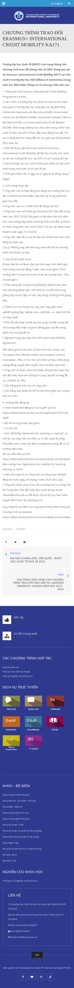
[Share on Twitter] (15, 542)
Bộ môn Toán (9, 860)
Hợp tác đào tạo (11, 667)
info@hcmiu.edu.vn (27, 937)
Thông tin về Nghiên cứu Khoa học (20, 880)
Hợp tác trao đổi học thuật (16, 671)
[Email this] (24, 542)
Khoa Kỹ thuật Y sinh (13, 824)
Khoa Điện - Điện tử (12, 806)
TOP (37, 954)
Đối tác (19, 617)
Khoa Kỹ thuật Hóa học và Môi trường (22, 848)
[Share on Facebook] (6, 542)
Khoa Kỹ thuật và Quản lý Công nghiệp (22, 830)
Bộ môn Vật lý (10, 854)
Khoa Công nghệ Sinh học (16, 812)
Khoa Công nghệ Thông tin (16, 818)
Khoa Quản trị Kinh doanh (16, 794)
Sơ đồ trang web (25, 633)
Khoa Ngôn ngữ (11, 842)
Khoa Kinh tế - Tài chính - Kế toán (19, 800)
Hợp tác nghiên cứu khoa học (18, 676)
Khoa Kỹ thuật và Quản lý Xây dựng (21, 836)
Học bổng (20, 529)
